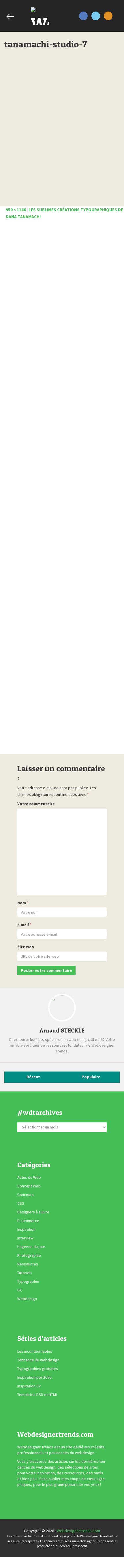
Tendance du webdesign (38, 1360)
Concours (25, 1194)
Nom (21, 902)
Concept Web (29, 1186)
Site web (25, 946)
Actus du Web (29, 1177)
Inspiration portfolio (34, 1377)
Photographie (29, 1255)
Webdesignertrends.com (78, 1530)
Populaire (91, 1076)
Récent (33, 1076)
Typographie (28, 1281)
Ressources (27, 1264)
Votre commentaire (36, 803)
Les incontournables (34, 1351)
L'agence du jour (31, 1246)
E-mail (23, 924)
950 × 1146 (16, 209)
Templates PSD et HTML (37, 1394)
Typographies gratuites (37, 1368)
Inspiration (26, 1229)
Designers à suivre (33, 1212)
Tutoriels (24, 1272)
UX (19, 1290)
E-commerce (28, 1220)
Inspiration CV (29, 1386)
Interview (25, 1238)
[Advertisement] (62, 488)
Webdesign (27, 1298)
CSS (20, 1203)
